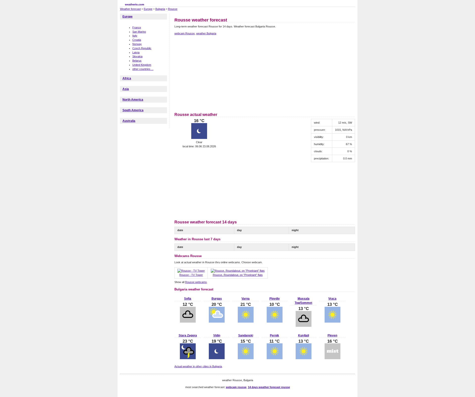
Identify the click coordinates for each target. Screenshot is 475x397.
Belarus (137, 60)
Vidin (216, 335)
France (136, 27)
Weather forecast (130, 8)
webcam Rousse (184, 33)
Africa (126, 78)
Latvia (136, 52)
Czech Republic (141, 48)
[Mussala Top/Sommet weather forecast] (303, 325)
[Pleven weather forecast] (332, 358)
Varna (245, 298)
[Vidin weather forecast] (217, 358)
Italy (134, 35)
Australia (128, 121)
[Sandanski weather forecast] (246, 358)
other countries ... (142, 68)
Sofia (187, 298)
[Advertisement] (216, 73)
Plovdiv (274, 298)
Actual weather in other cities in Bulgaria (198, 366)
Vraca (332, 298)
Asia (125, 89)
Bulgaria (160, 8)
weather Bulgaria (206, 33)
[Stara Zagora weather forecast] (188, 358)
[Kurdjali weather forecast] (303, 358)
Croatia (136, 39)
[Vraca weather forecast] (332, 321)
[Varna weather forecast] (246, 321)
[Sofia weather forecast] (188, 321)
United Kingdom (141, 64)
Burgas (217, 298)
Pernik (274, 335)
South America (132, 110)
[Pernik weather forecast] (275, 358)
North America (132, 99)
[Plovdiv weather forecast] (275, 321)
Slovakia (137, 56)
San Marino (139, 31)
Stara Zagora (188, 335)
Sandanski (245, 335)
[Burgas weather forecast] (217, 321)
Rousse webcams (196, 282)
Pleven (332, 335)
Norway (137, 44)
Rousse (172, 8)
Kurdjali (303, 335)
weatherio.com (134, 4)
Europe (148, 8)
